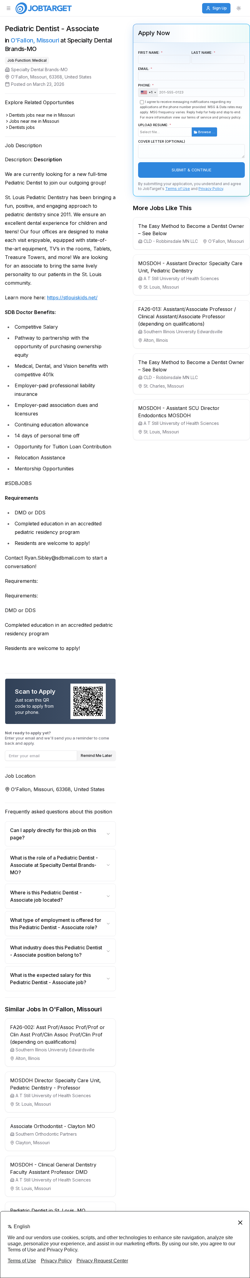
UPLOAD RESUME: (176, 128)
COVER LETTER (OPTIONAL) (161, 141)
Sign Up (219, 7)
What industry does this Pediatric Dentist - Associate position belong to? (56, 951)
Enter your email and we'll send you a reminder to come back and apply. (57, 738)
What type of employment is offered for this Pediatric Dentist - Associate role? (55, 923)
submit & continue (191, 170)
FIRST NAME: (149, 52)
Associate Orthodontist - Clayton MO (52, 1126)
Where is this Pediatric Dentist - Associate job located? (46, 896)
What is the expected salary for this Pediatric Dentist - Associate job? (50, 978)
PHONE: (145, 88)
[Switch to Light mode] (239, 8)
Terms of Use (177, 188)
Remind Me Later (96, 755)
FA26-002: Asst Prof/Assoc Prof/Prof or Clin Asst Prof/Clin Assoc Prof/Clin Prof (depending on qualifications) (57, 1034)
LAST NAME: (201, 52)
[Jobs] (43, 8)
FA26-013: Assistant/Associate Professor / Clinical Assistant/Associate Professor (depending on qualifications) (187, 316)
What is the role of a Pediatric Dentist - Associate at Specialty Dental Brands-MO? (54, 865)
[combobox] (148, 92)
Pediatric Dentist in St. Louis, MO (47, 1210)
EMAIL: (143, 69)
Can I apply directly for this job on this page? (53, 834)
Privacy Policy (210, 188)
